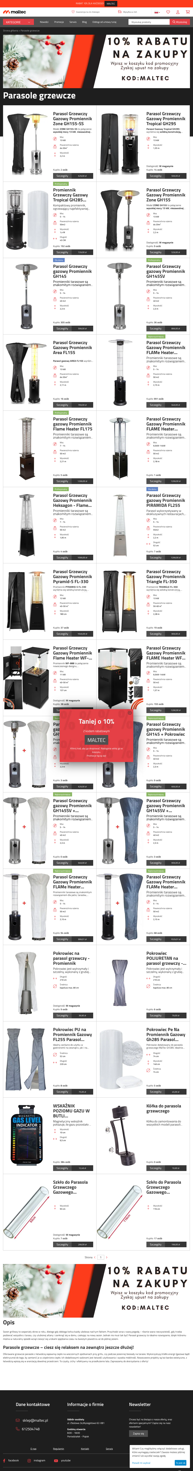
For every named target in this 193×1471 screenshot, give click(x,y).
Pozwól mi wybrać (141, 1463)
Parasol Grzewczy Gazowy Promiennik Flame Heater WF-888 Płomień (72, 652)
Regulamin (58, 1448)
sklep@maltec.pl (35, 1420)
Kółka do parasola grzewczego (163, 1108)
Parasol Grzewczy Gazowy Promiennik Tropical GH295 (165, 118)
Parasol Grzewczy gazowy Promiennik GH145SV (165, 271)
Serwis (73, 22)
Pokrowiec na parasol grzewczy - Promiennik (71, 958)
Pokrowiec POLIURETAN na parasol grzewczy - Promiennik (164, 958)
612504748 (31, 1429)
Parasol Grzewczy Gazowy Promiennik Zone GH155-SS (72, 118)
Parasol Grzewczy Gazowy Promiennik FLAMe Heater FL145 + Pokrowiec (72, 881)
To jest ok (180, 1463)
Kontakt (85, 1448)
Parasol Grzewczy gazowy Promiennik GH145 (72, 271)
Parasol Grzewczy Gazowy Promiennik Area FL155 (72, 347)
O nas (33, 1448)
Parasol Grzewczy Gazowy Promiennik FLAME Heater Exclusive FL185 (165, 423)
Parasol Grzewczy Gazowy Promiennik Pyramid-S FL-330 (72, 576)
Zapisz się (138, 1433)
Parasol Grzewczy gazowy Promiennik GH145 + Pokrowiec (165, 729)
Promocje (59, 22)
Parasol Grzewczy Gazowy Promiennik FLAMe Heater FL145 (165, 347)
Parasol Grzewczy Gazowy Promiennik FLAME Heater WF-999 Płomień (165, 652)
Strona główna (10, 30)
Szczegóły (62, 176)
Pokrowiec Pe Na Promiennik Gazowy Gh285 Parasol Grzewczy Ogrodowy (166, 1034)
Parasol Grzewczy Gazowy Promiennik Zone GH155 (165, 194)
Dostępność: (152, 166)
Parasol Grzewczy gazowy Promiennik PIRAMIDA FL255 (165, 500)
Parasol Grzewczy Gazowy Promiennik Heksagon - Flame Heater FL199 (72, 500)
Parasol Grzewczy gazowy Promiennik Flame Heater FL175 (72, 423)
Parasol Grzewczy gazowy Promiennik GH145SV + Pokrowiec (72, 805)
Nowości (44, 22)
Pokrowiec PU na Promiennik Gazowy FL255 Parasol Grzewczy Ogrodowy (73, 1034)
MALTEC (111, 3)
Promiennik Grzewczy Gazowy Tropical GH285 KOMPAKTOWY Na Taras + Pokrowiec (71, 194)
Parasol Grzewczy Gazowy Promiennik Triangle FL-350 (165, 576)
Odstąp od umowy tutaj (104, 22)
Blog (84, 22)
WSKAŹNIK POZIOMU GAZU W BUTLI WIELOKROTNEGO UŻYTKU (71, 1110)
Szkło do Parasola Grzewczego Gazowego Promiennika (70, 1187)
